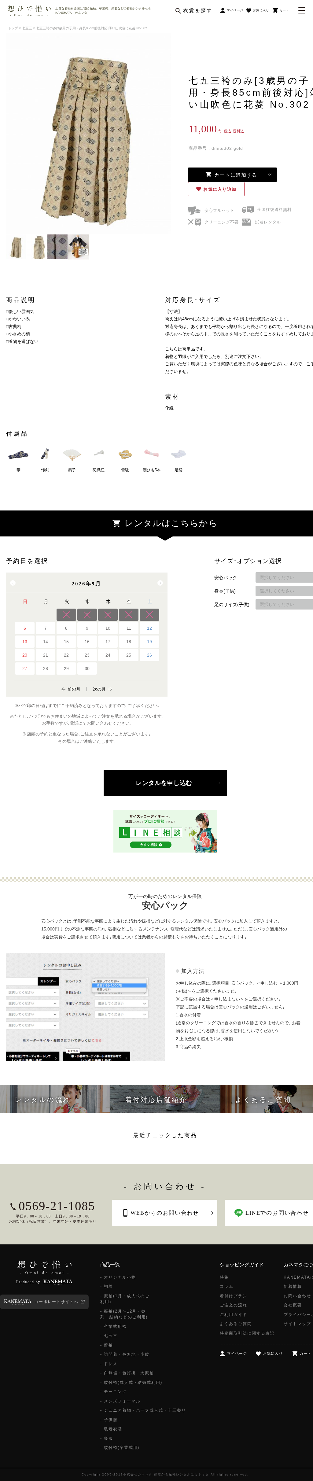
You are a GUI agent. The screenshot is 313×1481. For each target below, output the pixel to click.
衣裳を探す (197, 10)
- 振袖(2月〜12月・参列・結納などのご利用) (124, 1314)
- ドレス (109, 1363)
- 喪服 (106, 1438)
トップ (13, 28)
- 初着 (106, 1286)
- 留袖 (106, 1345)
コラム (227, 1286)
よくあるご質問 (236, 1323)
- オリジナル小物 (118, 1277)
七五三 (27, 28)
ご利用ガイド (233, 1314)
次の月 (99, 689)
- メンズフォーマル (120, 1401)
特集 (224, 1277)
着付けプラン (233, 1296)
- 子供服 (109, 1419)
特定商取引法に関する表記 (247, 1333)
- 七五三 (109, 1335)
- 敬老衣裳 (111, 1429)
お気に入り (220, 189)
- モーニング (113, 1391)
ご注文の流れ (233, 1305)
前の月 (74, 689)
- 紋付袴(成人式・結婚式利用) (131, 1382)
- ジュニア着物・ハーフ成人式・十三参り (143, 1410)
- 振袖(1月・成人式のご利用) (124, 1299)
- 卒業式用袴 (113, 1326)
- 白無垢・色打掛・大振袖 (127, 1373)
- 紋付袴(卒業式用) (119, 1447)
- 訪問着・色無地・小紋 (124, 1354)
